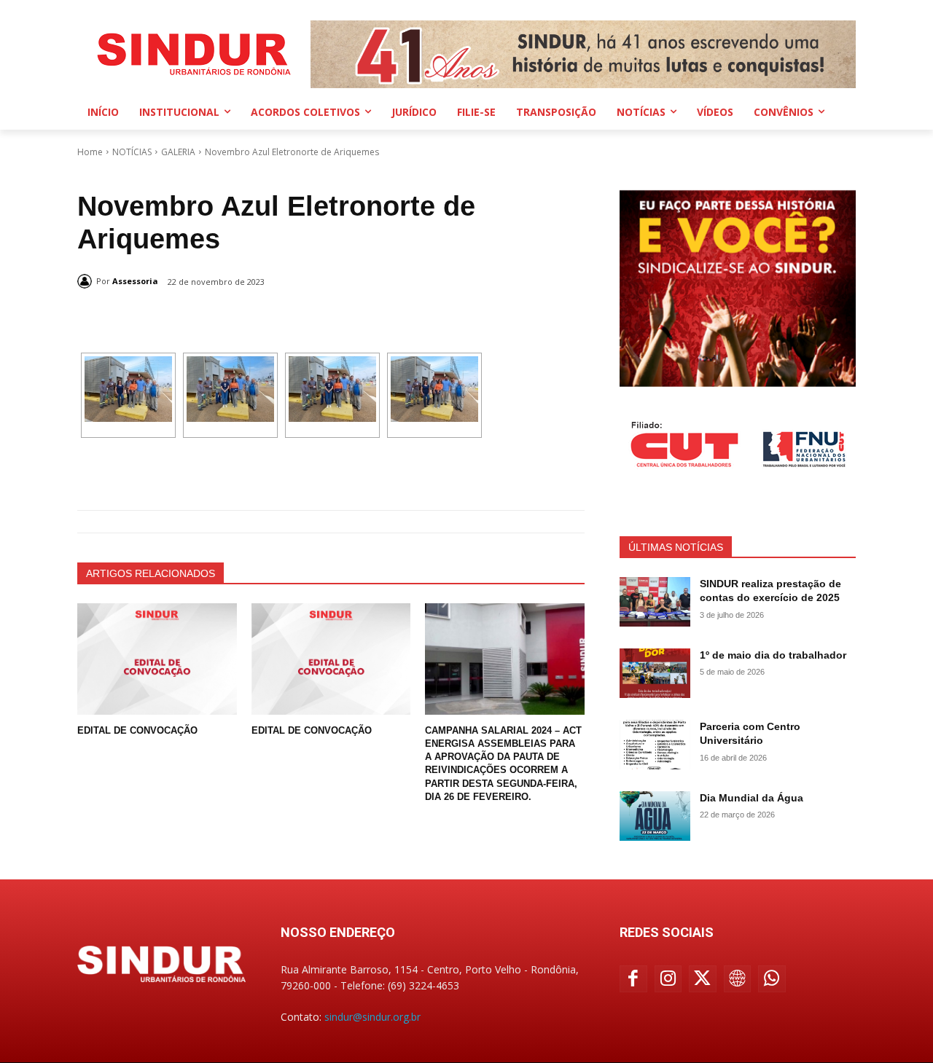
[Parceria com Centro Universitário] (655, 744)
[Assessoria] (86, 281)
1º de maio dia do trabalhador (773, 655)
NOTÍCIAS (132, 152)
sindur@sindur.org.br (372, 1017)
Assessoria (135, 280)
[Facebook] (633, 979)
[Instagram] (668, 979)
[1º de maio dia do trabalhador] (655, 673)
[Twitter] (703, 979)
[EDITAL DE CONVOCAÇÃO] (157, 659)
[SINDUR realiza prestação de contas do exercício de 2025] (655, 602)
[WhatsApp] (772, 979)
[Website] (738, 979)
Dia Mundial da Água (751, 798)
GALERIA (178, 152)
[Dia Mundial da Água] (655, 816)
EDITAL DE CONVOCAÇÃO (137, 730)
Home (90, 152)
